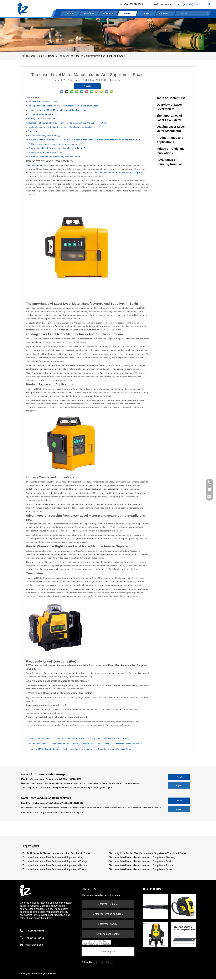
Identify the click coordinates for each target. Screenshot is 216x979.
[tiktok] (197, 4)
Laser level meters (34, 165)
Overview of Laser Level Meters (42, 101)
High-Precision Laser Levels (65, 744)
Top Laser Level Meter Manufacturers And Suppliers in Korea (54, 869)
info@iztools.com (34, 945)
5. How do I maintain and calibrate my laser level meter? (55, 156)
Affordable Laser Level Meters (128, 744)
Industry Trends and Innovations (43, 118)
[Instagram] (191, 4)
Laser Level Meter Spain (39, 738)
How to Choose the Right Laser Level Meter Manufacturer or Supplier (60, 127)
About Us (108, 13)
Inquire (179, 785)
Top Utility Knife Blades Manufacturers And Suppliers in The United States (147, 853)
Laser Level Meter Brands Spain (43, 749)
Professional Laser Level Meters (78, 749)
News (127, 13)
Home (70, 13)
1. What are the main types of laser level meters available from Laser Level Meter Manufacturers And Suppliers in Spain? (85, 140)
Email (179, 777)
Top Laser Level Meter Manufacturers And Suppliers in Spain (140, 861)
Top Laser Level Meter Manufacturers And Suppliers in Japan (141, 869)
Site (118, 80)
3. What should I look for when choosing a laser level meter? (57, 148)
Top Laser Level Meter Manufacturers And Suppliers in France (141, 865)
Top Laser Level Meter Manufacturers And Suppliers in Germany (142, 857)
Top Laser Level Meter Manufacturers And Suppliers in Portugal (55, 861)
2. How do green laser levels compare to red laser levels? (55, 144)
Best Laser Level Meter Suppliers (71, 738)
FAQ (146, 13)
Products (89, 13)
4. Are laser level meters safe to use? (46, 152)
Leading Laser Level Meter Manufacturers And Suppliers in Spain (58, 110)
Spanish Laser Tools (37, 744)
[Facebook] (178, 4)
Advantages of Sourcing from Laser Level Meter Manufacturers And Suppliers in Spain (67, 123)
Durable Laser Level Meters (96, 744)
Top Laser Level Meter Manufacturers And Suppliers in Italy (53, 857)
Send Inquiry (108, 951)
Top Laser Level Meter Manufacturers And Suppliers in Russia (54, 865)
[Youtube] (184, 4)
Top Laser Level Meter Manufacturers (109, 738)
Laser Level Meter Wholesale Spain (114, 749)
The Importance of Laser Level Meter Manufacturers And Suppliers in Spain (63, 106)
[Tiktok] (112, 962)
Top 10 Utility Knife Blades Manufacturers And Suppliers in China (56, 853)
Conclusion (33, 131)
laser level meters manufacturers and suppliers (120, 172)
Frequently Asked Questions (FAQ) (44, 135)
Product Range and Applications (42, 114)
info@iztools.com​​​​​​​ (162, 4)
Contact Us (165, 13)
